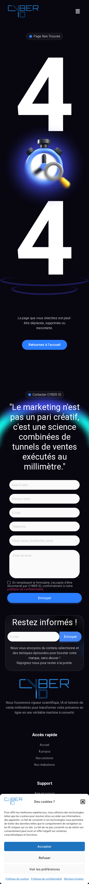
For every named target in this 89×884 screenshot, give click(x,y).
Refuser (45, 858)
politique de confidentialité (25, 589)
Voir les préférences (44, 869)
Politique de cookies (17, 878)
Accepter (44, 846)
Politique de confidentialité (46, 878)
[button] (83, 802)
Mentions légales (74, 878)
